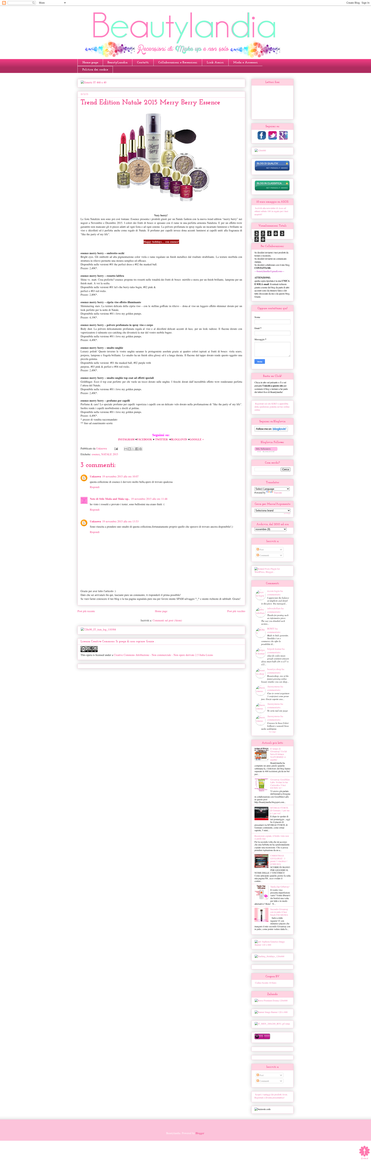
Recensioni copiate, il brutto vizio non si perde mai (271, 837)
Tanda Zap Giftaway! (280, 886)
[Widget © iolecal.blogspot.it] (364, 1159)
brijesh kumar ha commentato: (276, 650)
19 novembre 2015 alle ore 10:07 (120, 476)
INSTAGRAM (126, 439)
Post (261, 549)
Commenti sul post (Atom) (167, 620)
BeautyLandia (118, 62)
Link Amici (215, 62)
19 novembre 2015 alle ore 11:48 (149, 499)
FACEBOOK (145, 439)
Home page (90, 62)
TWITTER (161, 439)
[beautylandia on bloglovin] (265, 451)
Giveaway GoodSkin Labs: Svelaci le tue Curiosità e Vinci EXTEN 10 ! (280, 783)
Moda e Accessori (245, 62)
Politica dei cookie (95, 69)
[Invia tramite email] (126, 449)
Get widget (272, 732)
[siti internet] (272, 170)
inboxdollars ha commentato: (275, 610)
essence (96, 454)
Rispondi (95, 487)
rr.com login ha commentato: (275, 592)
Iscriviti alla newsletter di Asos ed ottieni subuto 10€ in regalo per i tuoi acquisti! (271, 211)
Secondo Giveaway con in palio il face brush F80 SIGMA (279, 912)
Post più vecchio (236, 611)
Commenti (264, 555)
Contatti (143, 62)
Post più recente (86, 611)
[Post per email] (116, 448)
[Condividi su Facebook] (137, 449)
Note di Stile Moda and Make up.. (110, 499)
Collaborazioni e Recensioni (177, 62)
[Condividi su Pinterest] (140, 449)
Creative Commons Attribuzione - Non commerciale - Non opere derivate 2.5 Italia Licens (163, 655)
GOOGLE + (197, 439)
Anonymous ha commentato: (275, 688)
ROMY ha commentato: (274, 630)
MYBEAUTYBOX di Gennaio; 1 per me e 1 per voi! (279, 810)
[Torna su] (364, 1151)
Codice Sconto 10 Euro (265, 982)
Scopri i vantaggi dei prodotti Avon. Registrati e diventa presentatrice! (271, 1096)
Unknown (95, 476)
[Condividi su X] (133, 449)
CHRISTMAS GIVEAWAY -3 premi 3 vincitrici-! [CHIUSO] (278, 859)
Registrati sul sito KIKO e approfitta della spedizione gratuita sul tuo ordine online (271, 406)
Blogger (200, 1133)
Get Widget (287, 513)
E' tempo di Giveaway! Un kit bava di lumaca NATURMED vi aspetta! (278, 754)
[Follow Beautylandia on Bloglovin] (271, 430)
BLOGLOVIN (179, 439)
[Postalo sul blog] (129, 449)
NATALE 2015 (109, 454)
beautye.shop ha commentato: (275, 670)
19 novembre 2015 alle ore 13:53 (120, 521)
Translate (278, 492)
